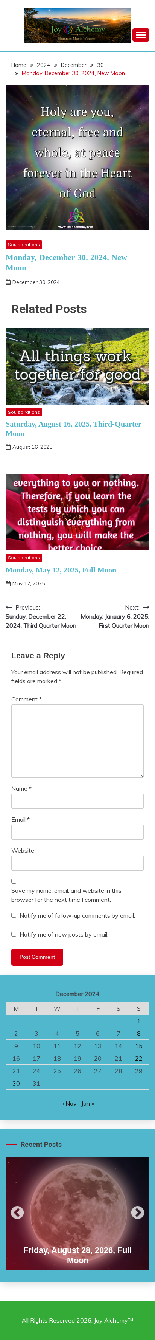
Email (20, 819)
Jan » (87, 1103)
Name (21, 788)
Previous (17, 1213)
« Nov (69, 1103)
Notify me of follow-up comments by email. (77, 915)
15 (139, 1046)
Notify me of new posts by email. (64, 934)
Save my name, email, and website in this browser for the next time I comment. (66, 895)
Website (22, 850)
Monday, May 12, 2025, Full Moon (61, 570)
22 (139, 1058)
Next (137, 1213)
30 (16, 1083)
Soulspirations (24, 244)
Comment (26, 699)
